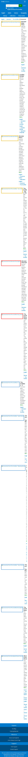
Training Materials (14, 731)
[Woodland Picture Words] (12, 656)
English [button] (3, 13)
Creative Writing (22, 128)
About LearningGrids (14, 737)
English (23, 64)
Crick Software (11, 756)
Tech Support (14, 746)
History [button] (5, 16)
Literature (23, 68)
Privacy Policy (20, 754)
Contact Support (14, 749)
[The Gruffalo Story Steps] (12, 314)
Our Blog (14, 728)
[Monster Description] (11, 261)
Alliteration (22, 179)
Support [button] (14, 743)
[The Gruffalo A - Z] (10, 382)
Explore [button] (14, 725)
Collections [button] (12, 16)
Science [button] (16, 13)
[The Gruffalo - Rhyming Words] (13, 466)
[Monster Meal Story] (11, 22)
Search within (14, 8)
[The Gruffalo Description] (12, 607)
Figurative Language (22, 131)
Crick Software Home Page (14, 740)
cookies (7, 753)
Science (25, 690)
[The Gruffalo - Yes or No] (12, 189)
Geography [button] (24, 13)
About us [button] (14, 734)
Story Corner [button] (21, 16)
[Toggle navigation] (25, 1)
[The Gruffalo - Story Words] (13, 565)
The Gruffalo (23, 70)
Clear (24, 5)
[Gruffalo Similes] (10, 75)
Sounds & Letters (22, 177)
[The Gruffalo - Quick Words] (13, 416)
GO (20, 5)
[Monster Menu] (10, 136)
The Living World (25, 693)
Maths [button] (9, 13)
